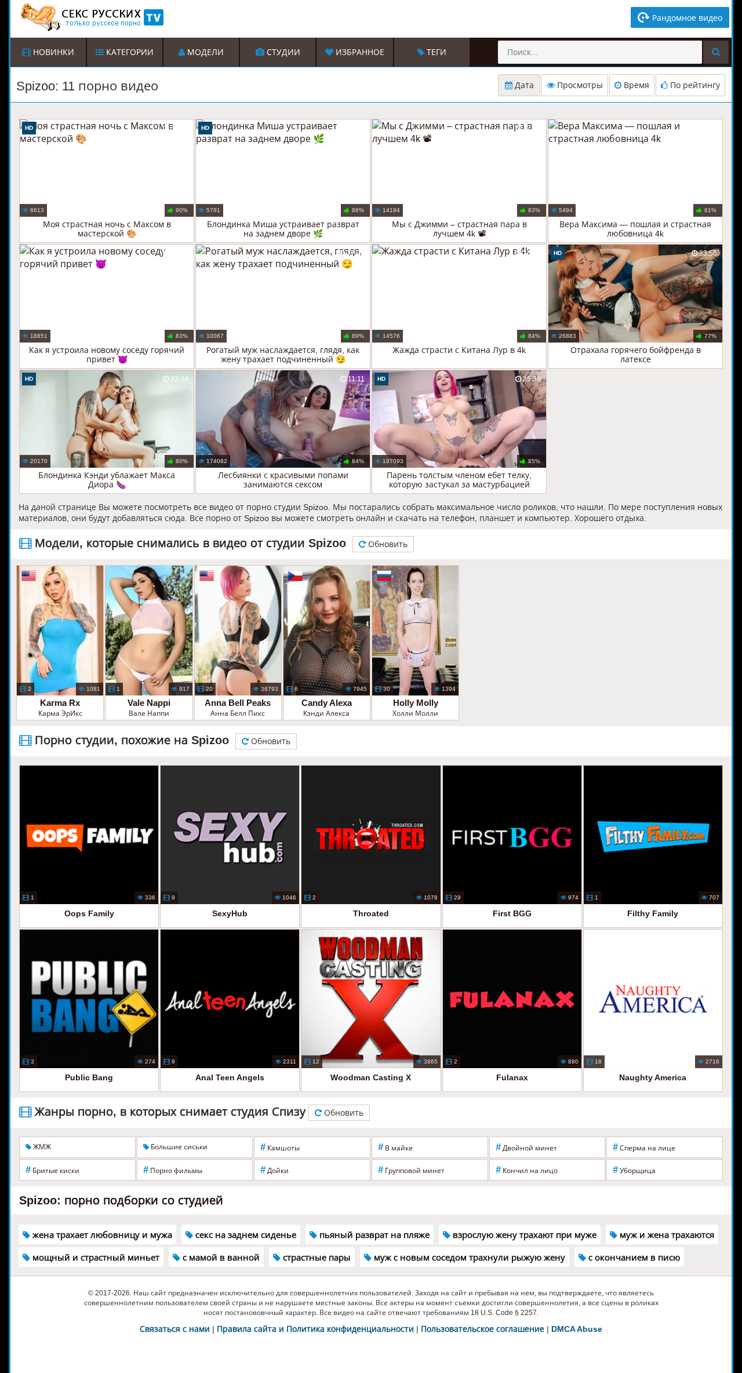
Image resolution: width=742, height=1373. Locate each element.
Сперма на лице (644, 1147)
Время (635, 85)
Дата (523, 85)
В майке (395, 1147)
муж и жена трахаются (665, 1235)
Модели (204, 52)
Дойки (274, 1170)
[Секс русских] (91, 17)
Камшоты (280, 1147)
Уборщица (634, 1170)
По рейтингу (694, 85)
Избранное (358, 52)
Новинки (52, 52)
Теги (435, 52)
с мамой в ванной (220, 1257)
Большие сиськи (178, 1147)
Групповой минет (411, 1170)
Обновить (387, 544)
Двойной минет (526, 1147)
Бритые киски (52, 1170)
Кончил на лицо (527, 1170)
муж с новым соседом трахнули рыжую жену (468, 1257)
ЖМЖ (41, 1147)
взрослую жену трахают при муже (523, 1235)
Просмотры (579, 85)
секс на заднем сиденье (244, 1235)
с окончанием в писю (633, 1257)
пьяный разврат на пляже (373, 1235)
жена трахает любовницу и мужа (101, 1235)
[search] (716, 52)
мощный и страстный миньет (94, 1257)
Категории (129, 52)
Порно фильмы (172, 1170)
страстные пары (316, 1257)
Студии (282, 52)
